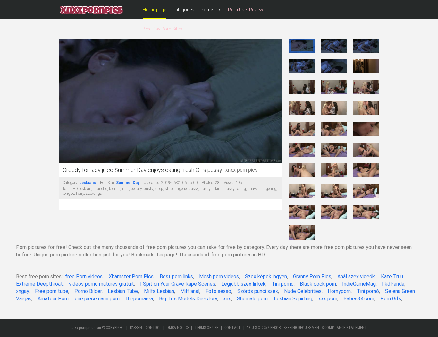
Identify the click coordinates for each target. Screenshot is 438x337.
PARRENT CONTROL (146, 327)
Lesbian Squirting (293, 299)
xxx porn (327, 299)
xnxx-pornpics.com (86, 327)
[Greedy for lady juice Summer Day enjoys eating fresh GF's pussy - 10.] (302, 108)
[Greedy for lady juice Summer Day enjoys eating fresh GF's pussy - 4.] (302, 66)
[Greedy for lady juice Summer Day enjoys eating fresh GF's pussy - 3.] (366, 46)
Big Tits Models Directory (188, 299)
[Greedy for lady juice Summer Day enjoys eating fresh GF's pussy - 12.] (366, 108)
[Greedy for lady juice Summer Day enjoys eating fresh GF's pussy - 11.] (334, 108)
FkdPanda (393, 284)
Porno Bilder (88, 291)
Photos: (208, 182)
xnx (227, 299)
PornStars (211, 9)
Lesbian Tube (123, 291)
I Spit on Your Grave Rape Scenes (177, 284)
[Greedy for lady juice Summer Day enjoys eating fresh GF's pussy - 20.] (334, 170)
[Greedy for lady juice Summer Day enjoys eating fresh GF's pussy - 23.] (334, 191)
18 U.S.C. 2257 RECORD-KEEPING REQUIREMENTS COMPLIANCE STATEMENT (307, 327)
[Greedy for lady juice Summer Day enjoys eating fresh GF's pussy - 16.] (302, 150)
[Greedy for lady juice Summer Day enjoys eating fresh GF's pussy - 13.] (302, 129)
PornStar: (107, 182)
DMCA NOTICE (178, 327)
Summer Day (127, 182)
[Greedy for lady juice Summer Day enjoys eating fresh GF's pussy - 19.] (302, 170)
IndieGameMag (359, 284)
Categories (183, 9)
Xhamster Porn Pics (131, 276)
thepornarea (139, 299)
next (276, 101)
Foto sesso (218, 291)
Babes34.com (358, 299)
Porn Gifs (390, 299)
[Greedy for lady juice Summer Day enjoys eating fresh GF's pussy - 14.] (334, 129)
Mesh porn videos (219, 276)
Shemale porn (252, 299)
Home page (154, 9)
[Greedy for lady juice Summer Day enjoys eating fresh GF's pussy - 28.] (302, 232)
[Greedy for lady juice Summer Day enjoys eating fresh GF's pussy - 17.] (334, 150)
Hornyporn (339, 291)
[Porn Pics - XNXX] (91, 9)
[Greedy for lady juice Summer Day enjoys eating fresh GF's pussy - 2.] (334, 46)
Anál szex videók (356, 276)
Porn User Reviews (247, 9)
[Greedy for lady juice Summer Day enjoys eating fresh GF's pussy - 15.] (366, 129)
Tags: (67, 188)
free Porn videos (84, 276)
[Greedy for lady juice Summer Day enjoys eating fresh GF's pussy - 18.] (366, 150)
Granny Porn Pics (312, 276)
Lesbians (87, 182)
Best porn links (176, 276)
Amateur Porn (53, 299)
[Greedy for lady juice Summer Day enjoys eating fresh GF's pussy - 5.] (334, 66)
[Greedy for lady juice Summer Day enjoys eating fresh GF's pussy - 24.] (366, 191)
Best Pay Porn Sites (162, 28)
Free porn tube (51, 291)
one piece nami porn (97, 299)
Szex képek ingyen (266, 276)
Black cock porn (318, 284)
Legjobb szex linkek (243, 284)
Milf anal (189, 291)
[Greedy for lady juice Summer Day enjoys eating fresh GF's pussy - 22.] (302, 191)
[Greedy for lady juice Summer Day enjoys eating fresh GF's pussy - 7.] (302, 87)
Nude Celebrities (303, 291)
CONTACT (232, 327)
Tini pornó (283, 284)
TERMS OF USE (206, 327)
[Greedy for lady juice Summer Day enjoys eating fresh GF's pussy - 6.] (366, 66)
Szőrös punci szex (257, 291)
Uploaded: (152, 182)
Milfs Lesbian (159, 291)
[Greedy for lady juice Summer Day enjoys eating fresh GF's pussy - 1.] (302, 46)
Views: (229, 182)
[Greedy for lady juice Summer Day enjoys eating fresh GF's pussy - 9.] (366, 87)
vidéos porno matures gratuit (101, 284)
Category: (70, 182)
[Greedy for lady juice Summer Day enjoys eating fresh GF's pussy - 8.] (334, 87)
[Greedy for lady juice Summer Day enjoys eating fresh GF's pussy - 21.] (366, 170)
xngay (22, 291)
